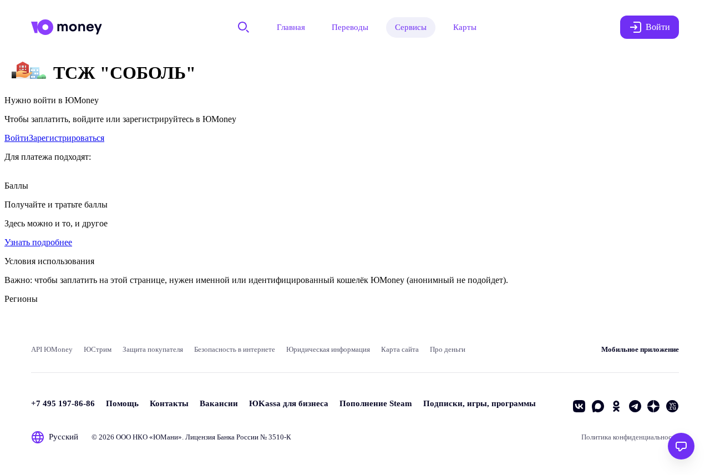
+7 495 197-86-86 (63, 403)
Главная (291, 27)
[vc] (672, 406)
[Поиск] (243, 27)
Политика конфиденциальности (630, 437)
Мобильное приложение (640, 349)
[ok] (616, 406)
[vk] (579, 406)
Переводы (350, 27)
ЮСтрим (97, 349)
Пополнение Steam (375, 403)
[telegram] (635, 406)
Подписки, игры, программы (479, 403)
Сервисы (411, 27)
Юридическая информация (328, 349)
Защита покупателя (153, 349)
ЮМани (165, 437)
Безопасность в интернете (234, 349)
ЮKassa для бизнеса (288, 403)
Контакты (169, 403)
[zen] (653, 406)
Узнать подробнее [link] (38, 242)
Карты (464, 27)
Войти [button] (658, 27)
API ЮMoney (52, 349)
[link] (16, 138)
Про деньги (447, 349)
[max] (598, 406)
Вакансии (219, 403)
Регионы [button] (21, 299)
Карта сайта (400, 349)
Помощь (122, 403)
